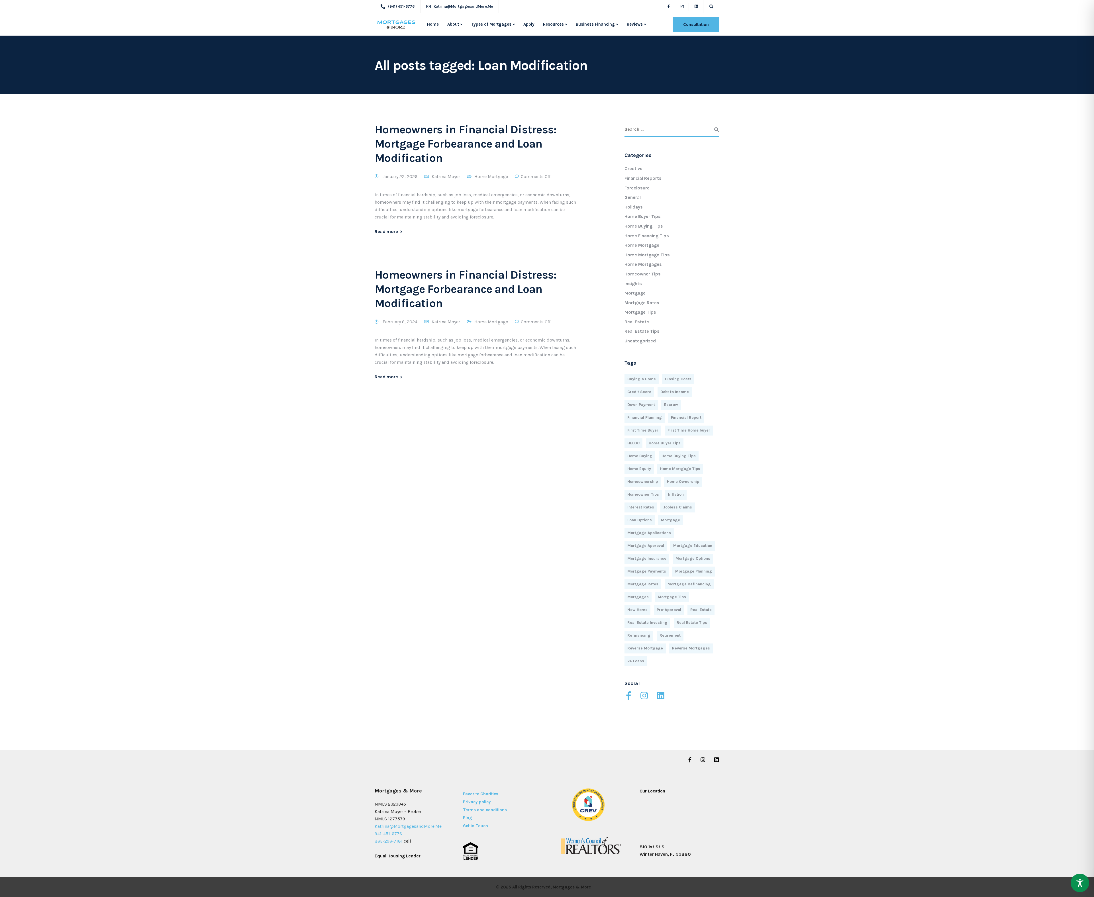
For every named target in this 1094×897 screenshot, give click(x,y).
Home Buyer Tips (642, 216)
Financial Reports (643, 178)
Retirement (670, 635)
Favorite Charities (480, 793)
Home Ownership (683, 481)
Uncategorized (640, 341)
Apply (528, 24)
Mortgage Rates (641, 302)
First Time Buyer (642, 430)
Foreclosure (637, 188)
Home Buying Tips (643, 226)
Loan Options (639, 520)
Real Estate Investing (647, 622)
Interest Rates (640, 507)
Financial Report (686, 417)
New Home (637, 609)
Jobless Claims (677, 507)
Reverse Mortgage (645, 648)
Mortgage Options (692, 558)
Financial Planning (644, 417)
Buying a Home (641, 379)
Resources (553, 24)
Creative (633, 168)
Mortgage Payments (646, 571)
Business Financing (595, 24)
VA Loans (635, 661)
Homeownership (642, 481)
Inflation (676, 494)
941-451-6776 (388, 833)
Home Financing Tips (646, 235)
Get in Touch (475, 825)
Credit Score (639, 391)
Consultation (696, 24)
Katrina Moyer (446, 176)
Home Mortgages (643, 264)
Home (433, 24)
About (453, 24)
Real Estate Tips (642, 331)
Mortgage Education (692, 545)
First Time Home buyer (689, 430)
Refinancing (638, 635)
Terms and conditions (485, 809)
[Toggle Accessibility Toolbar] (1080, 883)
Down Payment (641, 404)
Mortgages (638, 596)
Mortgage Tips (640, 312)
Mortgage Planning (693, 571)
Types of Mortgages (491, 24)
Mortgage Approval (645, 545)
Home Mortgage (491, 176)
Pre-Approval (669, 609)
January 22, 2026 (401, 176)
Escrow (671, 404)
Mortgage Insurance (646, 558)
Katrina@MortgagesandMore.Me (408, 826)
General (632, 197)
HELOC (633, 443)
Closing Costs (678, 379)
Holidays (633, 207)
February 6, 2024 (401, 321)
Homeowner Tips (642, 274)
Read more (386, 231)
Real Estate (636, 321)
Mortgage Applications (649, 532)
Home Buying (639, 455)
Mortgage (635, 293)
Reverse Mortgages (691, 648)
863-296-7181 (389, 841)
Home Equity (639, 468)
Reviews (635, 24)
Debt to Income (674, 391)
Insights (633, 283)
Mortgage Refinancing (689, 584)
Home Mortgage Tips (647, 255)
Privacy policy (477, 801)
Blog (467, 817)
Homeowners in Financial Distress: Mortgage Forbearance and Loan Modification (465, 144)
